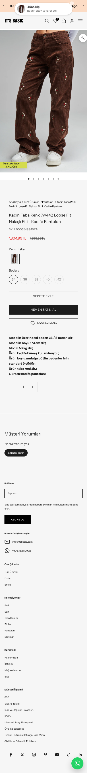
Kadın (7, 578)
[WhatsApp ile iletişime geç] (77, 763)
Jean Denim (11, 618)
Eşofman (9, 636)
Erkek (7, 584)
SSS (6, 697)
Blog (7, 676)
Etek (7, 605)
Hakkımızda (11, 657)
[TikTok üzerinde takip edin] (68, 754)
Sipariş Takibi (12, 703)
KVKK (8, 716)
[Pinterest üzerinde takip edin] (45, 754)
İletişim (8, 663)
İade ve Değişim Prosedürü (19, 709)
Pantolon (9, 630)
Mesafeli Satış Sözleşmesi (18, 722)
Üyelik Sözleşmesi (14, 728)
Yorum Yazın (16, 452)
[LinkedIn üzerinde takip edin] (80, 754)
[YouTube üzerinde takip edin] (57, 754)
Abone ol (17, 519)
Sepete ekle (43, 296)
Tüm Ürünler (11, 571)
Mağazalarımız (12, 670)
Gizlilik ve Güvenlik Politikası (20, 741)
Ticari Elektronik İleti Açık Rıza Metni (25, 735)
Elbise (7, 624)
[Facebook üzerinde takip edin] (10, 754)
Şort (6, 611)
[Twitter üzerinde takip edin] (22, 754)
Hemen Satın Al (43, 309)
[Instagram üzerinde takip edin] (34, 754)
